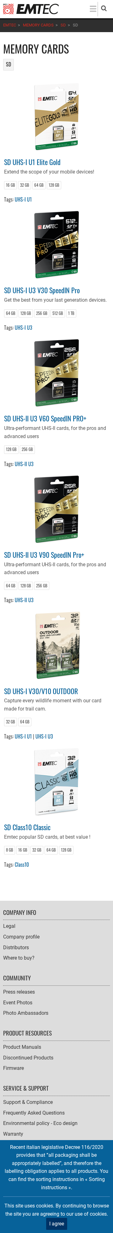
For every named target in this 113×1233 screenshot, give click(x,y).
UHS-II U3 (24, 464)
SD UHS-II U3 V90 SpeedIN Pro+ (44, 554)
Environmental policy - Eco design (40, 1123)
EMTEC (9, 25)
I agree (56, 1224)
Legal (9, 926)
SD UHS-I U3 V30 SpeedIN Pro (42, 290)
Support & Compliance (28, 1102)
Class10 (22, 864)
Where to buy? (19, 958)
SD (63, 25)
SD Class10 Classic (27, 827)
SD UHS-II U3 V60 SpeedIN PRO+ (45, 418)
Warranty (13, 1134)
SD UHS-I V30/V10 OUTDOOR (41, 691)
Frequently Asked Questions (34, 1113)
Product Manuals (22, 1047)
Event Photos (17, 1003)
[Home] (31, 9)
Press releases (19, 992)
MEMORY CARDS (38, 25)
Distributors (16, 947)
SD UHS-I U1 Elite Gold (32, 162)
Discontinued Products (28, 1058)
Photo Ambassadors (25, 1013)
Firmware (13, 1068)
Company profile (21, 937)
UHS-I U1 (23, 199)
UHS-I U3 (23, 327)
